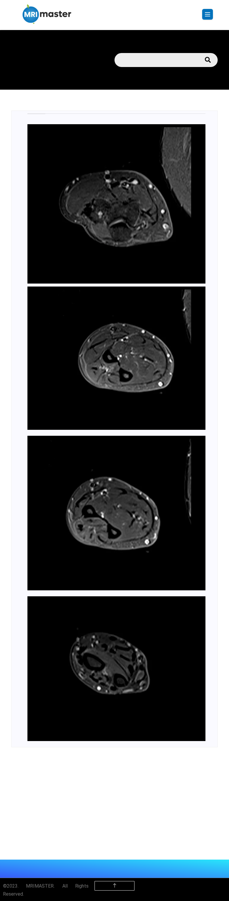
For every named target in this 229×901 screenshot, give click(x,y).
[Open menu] (207, 14)
